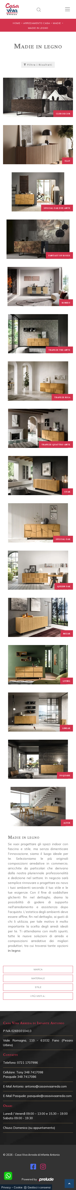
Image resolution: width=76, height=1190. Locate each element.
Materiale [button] (38, 978)
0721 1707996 (27, 1063)
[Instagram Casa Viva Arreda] (43, 1168)
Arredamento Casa (36, 23)
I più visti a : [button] (38, 996)
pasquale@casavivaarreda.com (49, 1096)
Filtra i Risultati (39, 64)
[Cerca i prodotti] (40, 9)
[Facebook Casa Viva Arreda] (33, 1168)
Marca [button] (38, 969)
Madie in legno (38, 28)
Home (16, 23)
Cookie (18, 1187)
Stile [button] (38, 987)
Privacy (6, 1187)
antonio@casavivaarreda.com (46, 1086)
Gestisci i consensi (39, 1187)
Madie (57, 23)
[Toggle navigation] (67, 9)
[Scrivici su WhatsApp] (8, 1176)
